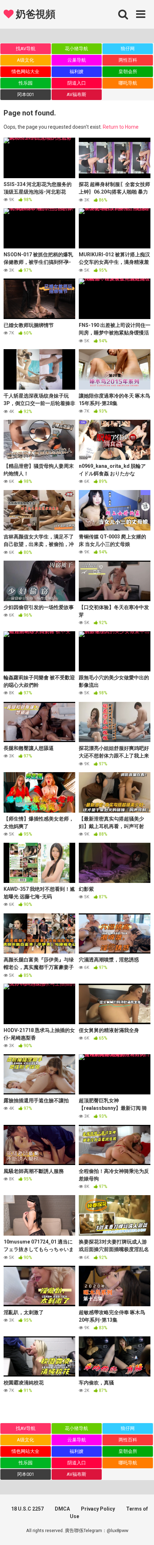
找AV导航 (25, 48)
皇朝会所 (128, 71)
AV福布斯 (76, 94)
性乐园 (26, 83)
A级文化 (25, 60)
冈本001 (25, 94)
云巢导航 (76, 60)
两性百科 (128, 60)
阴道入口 (76, 83)
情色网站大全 (25, 71)
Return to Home (121, 127)
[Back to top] (140, 1530)
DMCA (62, 1509)
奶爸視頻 (34, 14)
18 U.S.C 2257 (27, 1509)
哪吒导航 (128, 83)
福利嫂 (76, 71)
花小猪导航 (76, 48)
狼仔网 (128, 48)
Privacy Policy (98, 1509)
